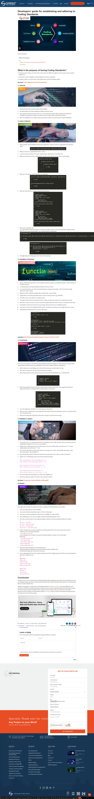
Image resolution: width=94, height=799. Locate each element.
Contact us (11, 725)
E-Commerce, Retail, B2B (15, 764)
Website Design (32, 762)
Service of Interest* (54, 704)
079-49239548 (74, 737)
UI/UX (29, 760)
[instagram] (90, 785)
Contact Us (51, 758)
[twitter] (90, 791)
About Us (50, 751)
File (51, 699)
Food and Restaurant (14, 757)
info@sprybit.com (48, 736)
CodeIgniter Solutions (54, 586)
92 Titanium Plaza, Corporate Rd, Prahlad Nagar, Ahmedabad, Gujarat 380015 (23, 736)
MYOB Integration (52, 765)
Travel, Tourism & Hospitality (16, 766)
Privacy (50, 760)
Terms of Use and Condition (55, 762)
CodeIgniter (21, 623)
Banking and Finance (14, 759)
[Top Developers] (78, 793)
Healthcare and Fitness (15, 773)
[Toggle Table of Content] (20, 60)
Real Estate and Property (15, 751)
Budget (51, 694)
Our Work (50, 753)
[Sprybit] (8, 3)
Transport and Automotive (16, 768)
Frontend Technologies (34, 772)
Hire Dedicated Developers (43, 3)
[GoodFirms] (68, 794)
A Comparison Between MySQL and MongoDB (36, 480)
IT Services (11, 778)
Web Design (35, 623)
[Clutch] (73, 793)
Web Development (42, 623)
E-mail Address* (54, 680)
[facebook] (90, 782)
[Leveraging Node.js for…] (71, 769)
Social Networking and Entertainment (14, 753)
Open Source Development (35, 758)
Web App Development (40, 625)
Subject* (52, 710)
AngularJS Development (34, 753)
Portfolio (55, 3)
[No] (81, 798)
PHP (30, 623)
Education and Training (15, 761)
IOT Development (32, 751)
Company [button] (29, 3)
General (27, 623)
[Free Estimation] (77, 3)
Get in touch (48, 591)
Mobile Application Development (36, 767)
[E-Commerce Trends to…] (71, 753)
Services (22, 3)
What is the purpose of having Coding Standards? (32, 62)
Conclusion (23, 64)
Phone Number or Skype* (56, 684)
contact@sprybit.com (49, 737)
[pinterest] (90, 794)
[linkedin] (90, 788)
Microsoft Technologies (34, 769)
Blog (61, 3)
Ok (79, 798)
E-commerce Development (35, 755)
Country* (52, 689)
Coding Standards (30, 625)
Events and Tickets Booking (16, 776)
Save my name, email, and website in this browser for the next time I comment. (41, 652)
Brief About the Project (55, 714)
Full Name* (52, 675)
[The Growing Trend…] (71, 761)
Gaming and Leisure (14, 771)
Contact (66, 3)
